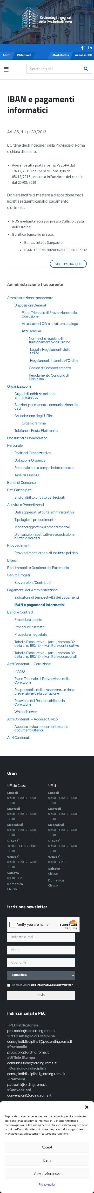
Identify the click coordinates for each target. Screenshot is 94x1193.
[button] (86, 1107)
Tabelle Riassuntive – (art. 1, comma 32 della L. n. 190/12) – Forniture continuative (46, 644)
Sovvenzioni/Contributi (32, 583)
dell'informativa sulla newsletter (52, 985)
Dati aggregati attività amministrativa (44, 512)
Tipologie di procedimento (34, 520)
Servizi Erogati (18, 575)
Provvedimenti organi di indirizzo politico (46, 553)
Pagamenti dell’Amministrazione (32, 590)
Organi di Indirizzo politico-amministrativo (35, 396)
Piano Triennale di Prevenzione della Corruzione (49, 314)
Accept (47, 1147)
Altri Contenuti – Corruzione (29, 664)
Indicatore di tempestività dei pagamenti (46, 598)
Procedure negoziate (30, 635)
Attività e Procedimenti (25, 505)
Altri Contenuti (18, 738)
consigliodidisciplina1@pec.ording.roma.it (39, 1042)
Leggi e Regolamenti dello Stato (50, 351)
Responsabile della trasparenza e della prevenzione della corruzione (44, 692)
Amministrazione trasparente (30, 298)
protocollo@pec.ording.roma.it (31, 1031)
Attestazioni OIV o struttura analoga (50, 324)
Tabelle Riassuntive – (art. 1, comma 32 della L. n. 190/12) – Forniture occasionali (45, 655)
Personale (15, 446)
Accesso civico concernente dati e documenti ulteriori (41, 728)
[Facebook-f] (82, 48)
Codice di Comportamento (50, 368)
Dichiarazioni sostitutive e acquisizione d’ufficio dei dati (44, 536)
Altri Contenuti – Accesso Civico (32, 719)
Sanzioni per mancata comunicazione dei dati (46, 407)
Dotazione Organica (30, 461)
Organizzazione (19, 387)
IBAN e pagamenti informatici (39, 605)
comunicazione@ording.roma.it (32, 1063)
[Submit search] (85, 68)
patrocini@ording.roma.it (27, 1085)
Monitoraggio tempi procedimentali (42, 527)
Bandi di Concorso (21, 483)
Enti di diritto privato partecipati (39, 498)
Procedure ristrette (29, 627)
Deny (47, 1160)
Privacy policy (47, 1184)
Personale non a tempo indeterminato (44, 468)
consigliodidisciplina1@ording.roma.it (36, 1074)
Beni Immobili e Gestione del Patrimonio (38, 568)
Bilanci (12, 561)
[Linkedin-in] (90, 48)
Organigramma (34, 423)
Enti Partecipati (19, 490)
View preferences (47, 1173)
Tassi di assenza (26, 475)
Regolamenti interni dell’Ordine (54, 361)
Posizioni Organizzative (32, 453)
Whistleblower (25, 712)
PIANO (19, 672)
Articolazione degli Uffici (33, 416)
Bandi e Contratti (20, 612)
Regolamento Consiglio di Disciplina (49, 377)
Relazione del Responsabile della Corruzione (39, 703)
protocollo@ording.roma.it (28, 1052)
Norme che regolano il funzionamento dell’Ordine (49, 340)
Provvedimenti (18, 546)
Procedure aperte (28, 620)
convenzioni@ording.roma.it (29, 1096)
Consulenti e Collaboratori (27, 438)
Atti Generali (31, 331)
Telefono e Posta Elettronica (36, 431)
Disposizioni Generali (30, 305)
